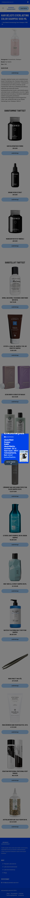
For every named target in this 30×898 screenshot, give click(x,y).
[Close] (2, 435)
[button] (11, 462)
